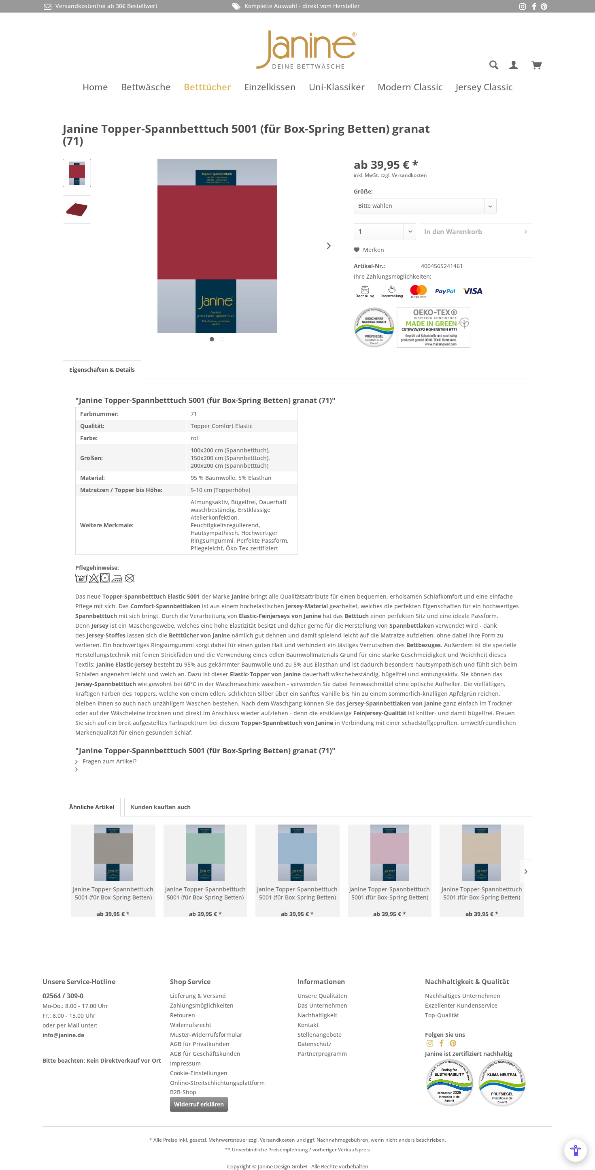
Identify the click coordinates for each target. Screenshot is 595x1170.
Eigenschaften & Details (102, 369)
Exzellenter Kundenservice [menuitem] (461, 1005)
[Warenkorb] (540, 65)
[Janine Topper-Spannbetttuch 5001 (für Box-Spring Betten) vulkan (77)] (113, 853)
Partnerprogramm (322, 1053)
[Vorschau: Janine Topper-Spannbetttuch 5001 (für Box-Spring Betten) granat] (77, 173)
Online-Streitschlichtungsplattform (217, 1083)
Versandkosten (277, 1139)
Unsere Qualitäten (322, 996)
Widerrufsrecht (190, 1025)
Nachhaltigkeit (317, 1015)
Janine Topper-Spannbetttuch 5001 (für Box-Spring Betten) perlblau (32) (297, 893)
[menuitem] (461, 65)
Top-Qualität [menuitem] (442, 1015)
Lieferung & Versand (198, 996)
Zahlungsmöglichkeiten (202, 1005)
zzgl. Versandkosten (403, 175)
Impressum (185, 1063)
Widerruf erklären (199, 1104)
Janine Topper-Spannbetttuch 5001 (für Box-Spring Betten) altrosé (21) (389, 893)
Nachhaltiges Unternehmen (462, 996)
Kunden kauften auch (161, 807)
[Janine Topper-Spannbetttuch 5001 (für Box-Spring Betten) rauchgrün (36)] (206, 853)
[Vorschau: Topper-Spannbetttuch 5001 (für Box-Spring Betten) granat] (77, 209)
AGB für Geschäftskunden (205, 1053)
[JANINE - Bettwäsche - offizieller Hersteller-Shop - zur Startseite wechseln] (306, 45)
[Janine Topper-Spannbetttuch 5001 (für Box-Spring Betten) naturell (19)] (482, 853)
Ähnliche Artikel (91, 807)
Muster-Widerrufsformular (206, 1034)
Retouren (182, 1015)
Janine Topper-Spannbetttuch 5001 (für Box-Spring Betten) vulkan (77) (113, 893)
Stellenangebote (320, 1034)
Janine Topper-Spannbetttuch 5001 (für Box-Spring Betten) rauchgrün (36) (205, 893)
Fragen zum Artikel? (108, 761)
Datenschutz (315, 1044)
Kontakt (308, 1025)
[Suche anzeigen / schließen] (493, 65)
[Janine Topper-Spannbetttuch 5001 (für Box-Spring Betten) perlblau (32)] (297, 853)
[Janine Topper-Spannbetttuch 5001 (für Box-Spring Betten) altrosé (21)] (390, 853)
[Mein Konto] (515, 65)
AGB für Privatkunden (200, 1044)
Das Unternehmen (322, 1005)
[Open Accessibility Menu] (575, 1150)
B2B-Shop (183, 1092)
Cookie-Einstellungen (198, 1073)
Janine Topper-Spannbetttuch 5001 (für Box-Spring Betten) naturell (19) (482, 893)
